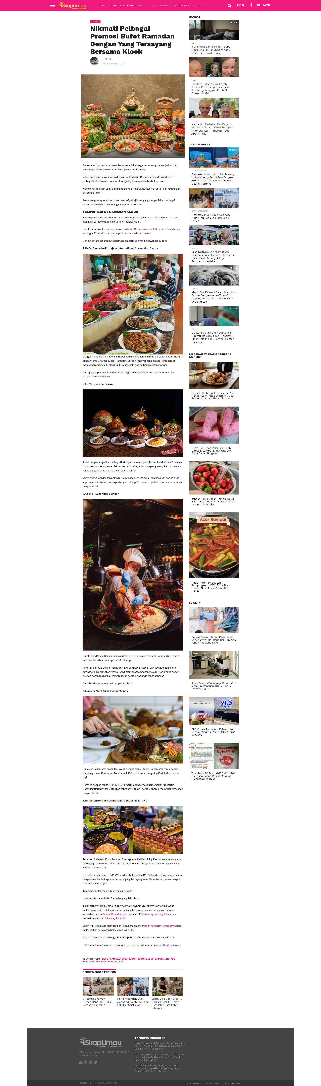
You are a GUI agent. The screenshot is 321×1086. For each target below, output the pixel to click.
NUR (153, 5)
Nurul (108, 59)
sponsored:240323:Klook (107, 961)
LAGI (202, 5)
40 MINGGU (115, 5)
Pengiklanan (194, 1083)
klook (132, 959)
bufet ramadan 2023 (114, 959)
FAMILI (142, 5)
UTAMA (101, 5)
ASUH (130, 5)
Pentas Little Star (184, 5)
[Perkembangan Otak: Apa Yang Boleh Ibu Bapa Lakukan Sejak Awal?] (133, 994)
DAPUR (164, 5)
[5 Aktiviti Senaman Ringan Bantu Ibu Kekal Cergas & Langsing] (98, 994)
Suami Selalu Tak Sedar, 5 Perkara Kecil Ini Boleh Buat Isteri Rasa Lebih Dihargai (167, 1003)
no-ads (170, 959)
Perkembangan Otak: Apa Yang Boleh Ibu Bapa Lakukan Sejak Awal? (133, 1002)
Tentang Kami (211, 1083)
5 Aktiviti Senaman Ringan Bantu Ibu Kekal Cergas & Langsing (97, 1002)
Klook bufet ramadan (151, 959)
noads (87, 961)
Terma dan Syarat (232, 1083)
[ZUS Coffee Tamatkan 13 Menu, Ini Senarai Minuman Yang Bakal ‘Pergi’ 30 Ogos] (214, 724)
